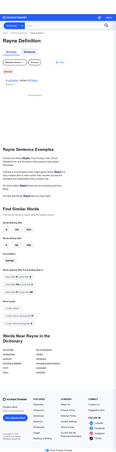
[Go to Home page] (15, 17)
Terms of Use (67, 427)
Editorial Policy (68, 415)
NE (16, 245)
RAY (29, 229)
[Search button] (108, 26)
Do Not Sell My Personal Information (71, 434)
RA (17, 229)
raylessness (9, 354)
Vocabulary (39, 427)
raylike (39, 354)
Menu (109, 17)
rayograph (41, 367)
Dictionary (12, 25)
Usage (36, 432)
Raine (34, 80)
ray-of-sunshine (44, 349)
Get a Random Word (15, 417)
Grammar (38, 421)
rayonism (40, 372)
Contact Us (94, 404)
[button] (99, 18)
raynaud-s (41, 358)
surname (13, 80)
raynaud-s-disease (12, 363)
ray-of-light (8, 349)
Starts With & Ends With (18, 276)
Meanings (11, 51)
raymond (7, 358)
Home (5, 33)
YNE (28, 245)
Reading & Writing (42, 438)
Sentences (29, 51)
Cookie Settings (69, 421)
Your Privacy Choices (61, 450)
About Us (65, 404)
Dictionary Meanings (19, 33)
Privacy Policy (68, 410)
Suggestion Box (96, 410)
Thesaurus (38, 410)
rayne (10, 260)
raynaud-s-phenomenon (48, 363)
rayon (5, 372)
